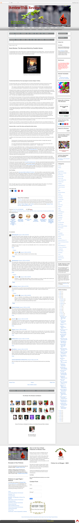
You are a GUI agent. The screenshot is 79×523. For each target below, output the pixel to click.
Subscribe (64, 112)
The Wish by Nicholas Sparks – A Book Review (63, 407)
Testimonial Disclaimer (12, 508)
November (62, 300)
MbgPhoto (26, 27)
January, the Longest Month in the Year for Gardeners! (63, 352)
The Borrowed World (30, 164)
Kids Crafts (60, 218)
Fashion (59, 194)
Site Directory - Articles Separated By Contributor (17, 511)
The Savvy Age (11, 29)
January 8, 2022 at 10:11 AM (32, 359)
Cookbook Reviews (61, 185)
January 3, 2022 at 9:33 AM (23, 234)
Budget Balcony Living (27, 205)
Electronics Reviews (61, 192)
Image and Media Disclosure (13, 505)
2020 (60, 412)
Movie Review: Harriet (62, 359)
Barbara (13, 329)
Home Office (60, 215)
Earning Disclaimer (12, 501)
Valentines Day (60, 256)
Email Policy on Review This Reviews (15, 502)
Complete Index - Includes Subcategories (43, 390)
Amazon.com (65, 283)
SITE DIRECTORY (61, 37)
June (61, 307)
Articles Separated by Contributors (30, 390)
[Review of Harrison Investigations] (36, 218)
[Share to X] (27, 209)
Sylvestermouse (19, 27)
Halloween (60, 206)
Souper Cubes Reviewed (62, 380)
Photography (46, 33)
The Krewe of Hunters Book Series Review (63, 365)
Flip (32, 209)
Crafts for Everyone (61, 187)
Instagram (26, 204)
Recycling (59, 238)
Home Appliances (61, 211)
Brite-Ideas (43, 27)
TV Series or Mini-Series (62, 247)
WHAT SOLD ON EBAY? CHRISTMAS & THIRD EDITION (63, 386)
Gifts (35, 33)
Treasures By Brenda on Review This (19, 359)
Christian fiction (60, 181)
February (62, 313)
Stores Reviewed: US (61, 245)
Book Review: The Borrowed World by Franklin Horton (63, 401)
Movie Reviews (18, 33)
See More (11, 41)
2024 (60, 294)
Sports (34, 39)
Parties (59, 229)
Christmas (60, 183)
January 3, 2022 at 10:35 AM (24, 260)
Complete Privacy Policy (23, 473)
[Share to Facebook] (28, 209)
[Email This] (26, 209)
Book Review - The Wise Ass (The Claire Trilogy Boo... (63, 318)
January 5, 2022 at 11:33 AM (23, 338)
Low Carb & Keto (61, 222)
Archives (59, 167)
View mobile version (32, 384)
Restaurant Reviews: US (62, 240)
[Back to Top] (77, 520)
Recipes (39, 33)
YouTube (32, 204)
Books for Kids (60, 178)
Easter (59, 190)
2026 (60, 291)
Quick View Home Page (20, 390)
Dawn (31, 27)
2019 (60, 413)
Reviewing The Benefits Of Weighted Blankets (63, 377)
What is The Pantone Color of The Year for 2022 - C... (63, 382)
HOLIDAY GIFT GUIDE (63, 93)
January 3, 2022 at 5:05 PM (25, 252)
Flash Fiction (60, 195)
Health (37, 39)
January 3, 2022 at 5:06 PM (25, 276)
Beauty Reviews (12, 35)
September (62, 303)
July (61, 306)
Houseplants (60, 217)
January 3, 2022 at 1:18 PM (25, 307)
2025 (60, 293)
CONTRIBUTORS (12, 27)
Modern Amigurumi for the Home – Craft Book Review (63, 397)
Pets (31, 39)
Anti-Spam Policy (11, 495)
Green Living (60, 204)
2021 (60, 410)
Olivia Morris (49, 27)
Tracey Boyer (40, 29)
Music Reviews (23, 33)
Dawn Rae (20, 199)
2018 (60, 415)
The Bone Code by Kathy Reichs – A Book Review (43, 220)
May (61, 309)
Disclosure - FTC (11, 494)
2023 (60, 296)
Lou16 (54, 27)
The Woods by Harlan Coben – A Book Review (21, 220)
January (61, 315)
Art (58, 169)
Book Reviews (12, 33)
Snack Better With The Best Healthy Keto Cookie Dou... (63, 373)
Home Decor (60, 213)
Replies (14, 250)
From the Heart (47, 39)
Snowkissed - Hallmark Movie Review (63, 327)
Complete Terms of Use (20, 467)
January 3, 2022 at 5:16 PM (23, 318)
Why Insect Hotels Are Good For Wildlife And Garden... (63, 336)
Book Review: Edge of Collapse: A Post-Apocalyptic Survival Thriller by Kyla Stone (13, 222)
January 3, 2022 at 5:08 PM (25, 295)
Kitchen (59, 220)
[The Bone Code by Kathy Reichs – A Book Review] (43, 218)
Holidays (27, 39)
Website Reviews (61, 257)
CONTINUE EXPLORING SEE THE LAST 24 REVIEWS (64, 78)
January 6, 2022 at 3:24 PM (22, 349)
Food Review (60, 197)
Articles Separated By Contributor (56, 29)
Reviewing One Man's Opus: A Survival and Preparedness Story (51, 221)
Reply (13, 247)
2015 (60, 419)
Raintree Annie (27, 29)
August (61, 304)
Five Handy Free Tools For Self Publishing (63, 321)
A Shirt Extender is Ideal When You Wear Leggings (63, 342)
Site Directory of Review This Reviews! (15, 492)
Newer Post (12, 382)
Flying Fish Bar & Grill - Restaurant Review (63, 356)
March (61, 312)
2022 (60, 297)
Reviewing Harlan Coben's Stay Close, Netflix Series (63, 345)
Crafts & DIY (23, 39)
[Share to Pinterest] (29, 209)
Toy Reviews (18, 39)
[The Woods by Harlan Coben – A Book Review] (20, 218)
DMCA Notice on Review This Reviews (15, 499)
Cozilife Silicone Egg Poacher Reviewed (63, 339)
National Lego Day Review (63, 324)
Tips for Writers (42, 39)
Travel (42, 33)
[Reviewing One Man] (51, 218)
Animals (59, 165)
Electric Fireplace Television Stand (63, 332)
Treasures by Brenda (60, 27)
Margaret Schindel (19, 29)
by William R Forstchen (27, 172)
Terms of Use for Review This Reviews (15, 507)
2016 (60, 418)
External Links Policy (12, 504)
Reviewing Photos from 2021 (63, 371)
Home (32, 382)
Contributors (62, 50)
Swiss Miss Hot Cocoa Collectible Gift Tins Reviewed (63, 368)
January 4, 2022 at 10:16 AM (20, 329)
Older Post (52, 382)
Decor (28, 33)
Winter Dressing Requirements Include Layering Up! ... (63, 394)
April (61, 310)
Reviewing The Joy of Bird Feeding (63, 330)
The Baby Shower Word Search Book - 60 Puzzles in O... (63, 404)
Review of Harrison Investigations (35, 220)
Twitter (22, 204)
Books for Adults (61, 176)
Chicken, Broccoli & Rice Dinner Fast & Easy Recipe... (63, 349)
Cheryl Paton (47, 29)
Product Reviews (12, 39)
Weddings (60, 259)
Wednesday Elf (36, 27)
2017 (60, 416)
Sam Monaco (34, 29)
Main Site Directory (12, 390)
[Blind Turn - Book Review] (28, 218)
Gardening (31, 33)
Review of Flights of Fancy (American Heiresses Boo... (63, 390)
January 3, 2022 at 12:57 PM (22, 286)
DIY (58, 188)
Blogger (49, 519)
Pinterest (19, 204)
